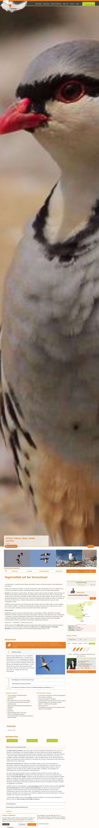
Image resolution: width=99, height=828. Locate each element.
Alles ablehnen (22, 824)
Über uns (65, 4)
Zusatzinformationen (44, 571)
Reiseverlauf (15, 571)
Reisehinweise (59, 571)
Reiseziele (38, 4)
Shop (77, 4)
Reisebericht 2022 (52, 740)
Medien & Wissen (56, 4)
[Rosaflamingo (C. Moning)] (17, 558)
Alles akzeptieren (32, 824)
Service (72, 4)
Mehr (93, 598)
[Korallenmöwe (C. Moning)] (69, 558)
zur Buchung (92, 643)
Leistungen (29, 571)
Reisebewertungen (73, 571)
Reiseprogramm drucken (80, 671)
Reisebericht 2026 (12, 740)
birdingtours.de (12, 546)
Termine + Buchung (88, 571)
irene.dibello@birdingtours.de (85, 664)
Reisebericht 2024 (32, 740)
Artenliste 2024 (11, 730)
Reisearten (46, 4)
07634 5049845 (89, 3)
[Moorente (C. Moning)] (43, 558)
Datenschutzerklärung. (29, 821)
